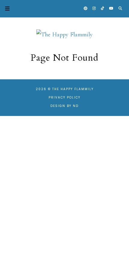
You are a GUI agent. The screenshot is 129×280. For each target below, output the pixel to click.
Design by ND (64, 106)
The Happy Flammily (73, 89)
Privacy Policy (64, 97)
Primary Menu (5, 8)
